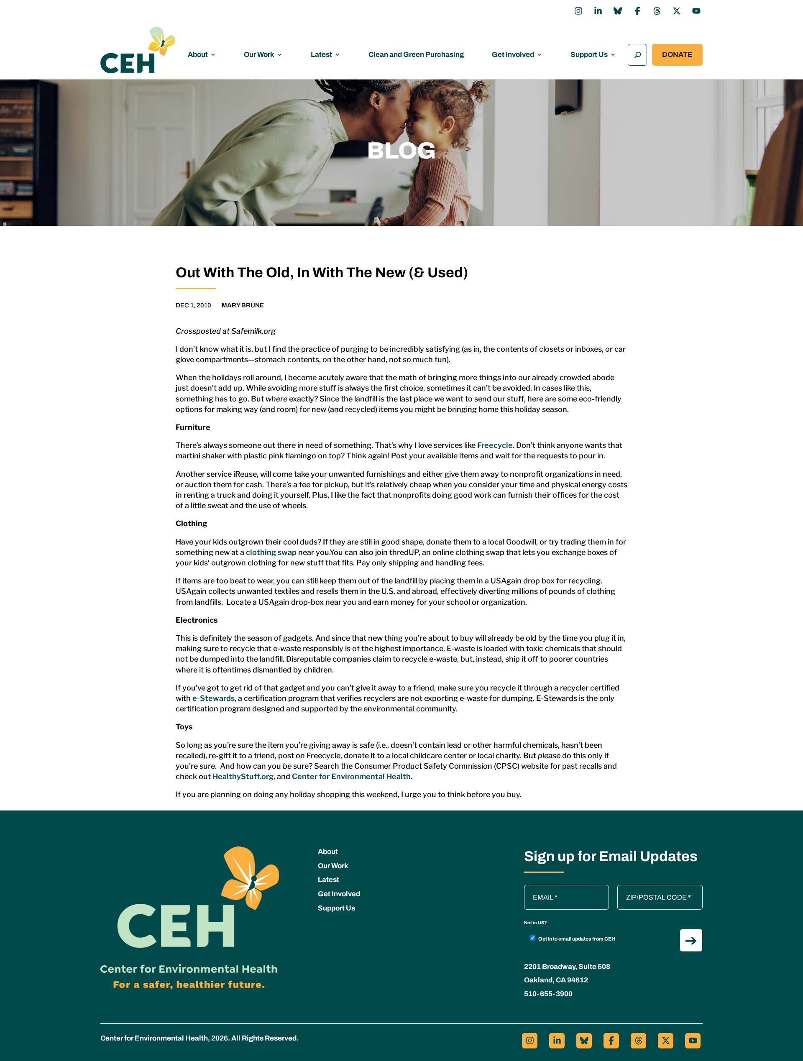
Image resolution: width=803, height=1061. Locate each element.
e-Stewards (213, 698)
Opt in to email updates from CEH (576, 939)
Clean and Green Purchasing (416, 55)
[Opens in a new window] (578, 11)
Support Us (589, 55)
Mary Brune (243, 305)
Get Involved (513, 55)
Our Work (259, 55)
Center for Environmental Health (351, 776)
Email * (538, 889)
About (198, 55)
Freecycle (495, 445)
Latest (321, 55)
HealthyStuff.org (243, 776)
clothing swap (271, 552)
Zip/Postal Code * (646, 889)
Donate (677, 55)
